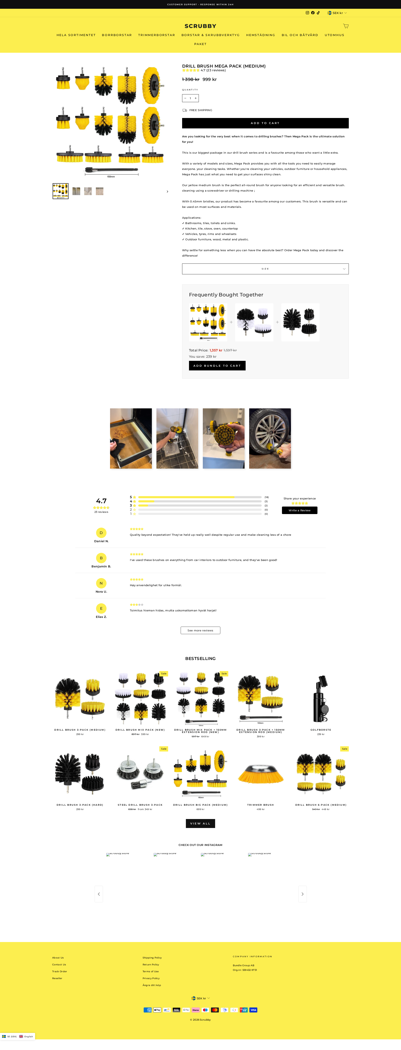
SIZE (265, 268)
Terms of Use (151, 971)
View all (200, 823)
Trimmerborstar (156, 35)
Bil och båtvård (300, 35)
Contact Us (59, 964)
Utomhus (335, 35)
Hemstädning (260, 35)
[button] (17, 1036)
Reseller (57, 978)
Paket (200, 44)
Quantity (190, 89)
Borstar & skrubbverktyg (210, 35)
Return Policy (151, 964)
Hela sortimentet (76, 35)
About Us (58, 957)
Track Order (59, 971)
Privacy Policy (151, 978)
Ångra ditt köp (152, 985)
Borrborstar (117, 35)
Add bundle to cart (217, 365)
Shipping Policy (152, 957)
